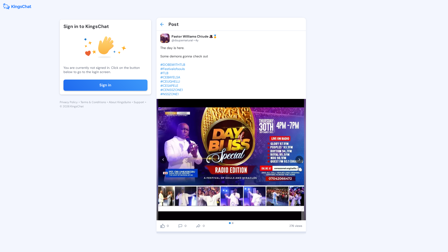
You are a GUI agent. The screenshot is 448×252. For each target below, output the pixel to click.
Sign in (105, 85)
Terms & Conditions (93, 102)
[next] (299, 160)
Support (139, 102)
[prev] (163, 160)
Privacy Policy (69, 102)
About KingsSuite (120, 102)
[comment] (180, 226)
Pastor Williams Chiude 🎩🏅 (194, 36)
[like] (162, 226)
